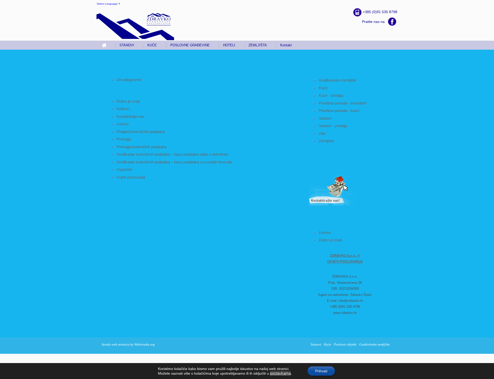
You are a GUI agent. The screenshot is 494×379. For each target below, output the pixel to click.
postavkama (280, 373)
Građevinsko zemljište (337, 80)
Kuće (323, 88)
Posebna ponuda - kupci (339, 110)
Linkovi (325, 232)
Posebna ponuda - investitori (342, 103)
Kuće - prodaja (331, 95)
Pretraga (124, 139)
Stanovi (325, 118)
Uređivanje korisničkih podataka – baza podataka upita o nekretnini (172, 154)
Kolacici (123, 109)
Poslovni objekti (345, 344)
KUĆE (152, 45)
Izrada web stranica (115, 344)
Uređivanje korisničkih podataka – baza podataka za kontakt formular (174, 162)
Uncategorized (129, 79)
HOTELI (229, 45)
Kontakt (286, 45)
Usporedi (124, 169)
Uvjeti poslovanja (131, 177)
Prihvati (321, 371)
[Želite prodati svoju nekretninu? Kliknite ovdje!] (336, 204)
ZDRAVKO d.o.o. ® (345, 256)
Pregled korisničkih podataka (141, 131)
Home (106, 45)
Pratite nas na (373, 22)
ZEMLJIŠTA (258, 45)
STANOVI (126, 45)
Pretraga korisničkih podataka (141, 147)
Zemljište (326, 141)
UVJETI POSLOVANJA (345, 261)
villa (322, 133)
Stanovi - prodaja (333, 126)
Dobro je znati (330, 240)
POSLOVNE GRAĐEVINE (190, 45)
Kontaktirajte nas (131, 116)
